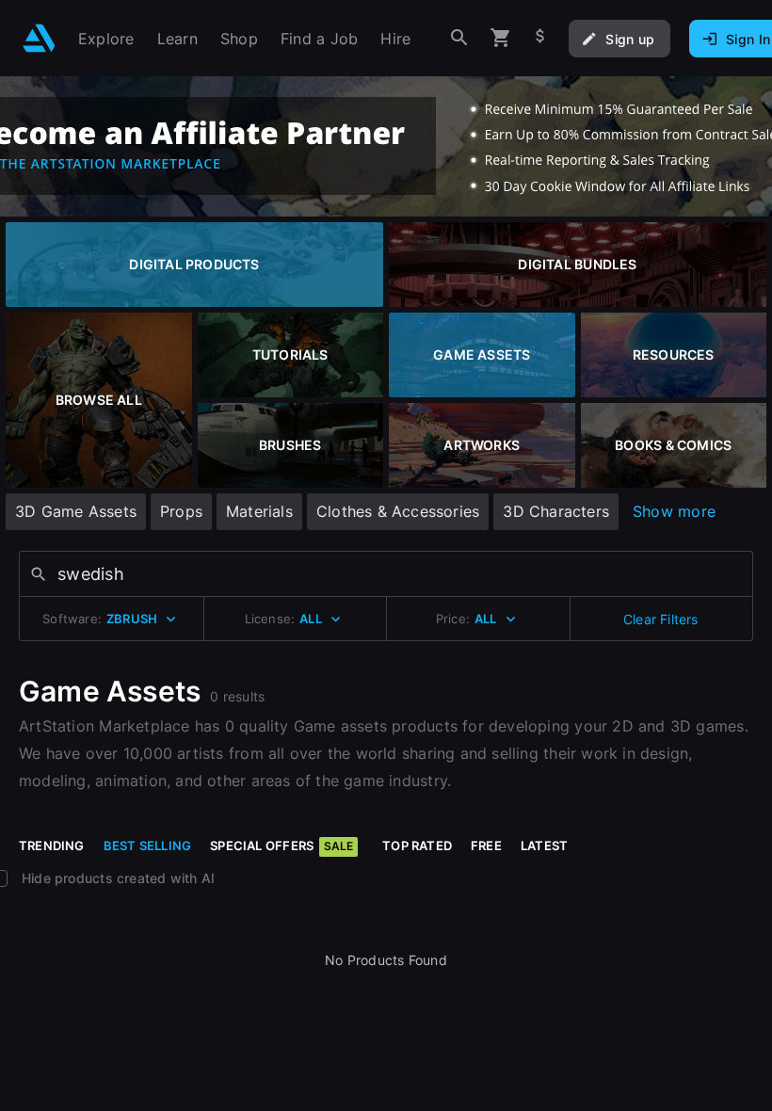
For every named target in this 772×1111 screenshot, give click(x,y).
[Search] (459, 38)
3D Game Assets (76, 511)
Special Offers (281, 845)
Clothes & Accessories (397, 511)
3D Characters (556, 511)
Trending (52, 845)
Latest (544, 845)
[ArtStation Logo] (39, 38)
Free (486, 845)
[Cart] (501, 38)
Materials (259, 511)
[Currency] (540, 38)
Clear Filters (661, 619)
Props (181, 511)
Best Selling (148, 845)
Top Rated (417, 845)
